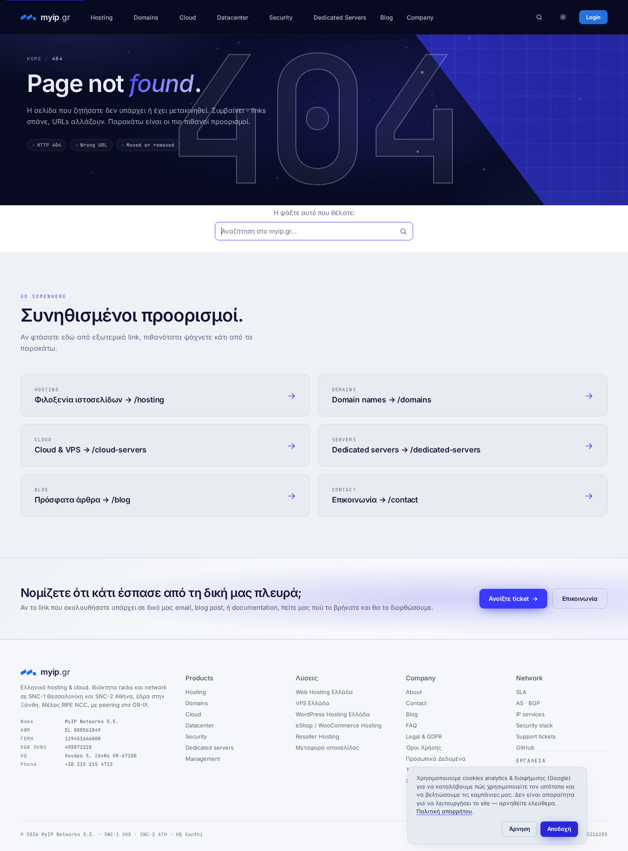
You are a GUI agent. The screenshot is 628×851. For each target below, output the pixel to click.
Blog (386, 17)
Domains (146, 17)
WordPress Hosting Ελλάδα (333, 714)
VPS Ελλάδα (312, 703)
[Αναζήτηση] (539, 17)
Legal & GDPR (424, 736)
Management (202, 758)
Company (420, 17)
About (414, 691)
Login (593, 17)
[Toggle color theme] (563, 17)
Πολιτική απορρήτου (444, 811)
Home (34, 59)
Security (281, 17)
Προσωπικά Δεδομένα (436, 758)
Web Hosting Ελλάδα (324, 691)
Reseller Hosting (317, 736)
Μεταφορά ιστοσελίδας (327, 747)
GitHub (525, 747)
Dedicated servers (209, 747)
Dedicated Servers (340, 17)
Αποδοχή (559, 828)
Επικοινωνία (580, 598)
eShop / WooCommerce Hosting (338, 725)
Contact (416, 703)
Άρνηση (519, 828)
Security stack (534, 725)
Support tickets (536, 736)
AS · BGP (528, 703)
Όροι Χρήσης (423, 747)
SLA (521, 691)
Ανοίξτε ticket (513, 598)
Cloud (187, 17)
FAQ (411, 725)
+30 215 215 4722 (89, 764)
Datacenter (232, 17)
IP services (530, 714)
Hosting (102, 17)
